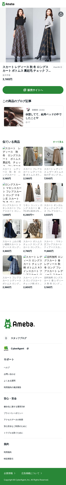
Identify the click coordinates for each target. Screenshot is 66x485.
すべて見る (58, 141)
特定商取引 (8, 458)
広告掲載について (30, 473)
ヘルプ (7, 367)
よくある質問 (9, 380)
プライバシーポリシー (13, 413)
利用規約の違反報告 (12, 387)
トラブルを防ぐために (13, 433)
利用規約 (8, 452)
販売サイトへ (35, 90)
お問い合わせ (9, 374)
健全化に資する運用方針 (14, 406)
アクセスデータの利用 (13, 419)
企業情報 (8, 473)
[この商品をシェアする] (60, 14)
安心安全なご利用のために (15, 426)
